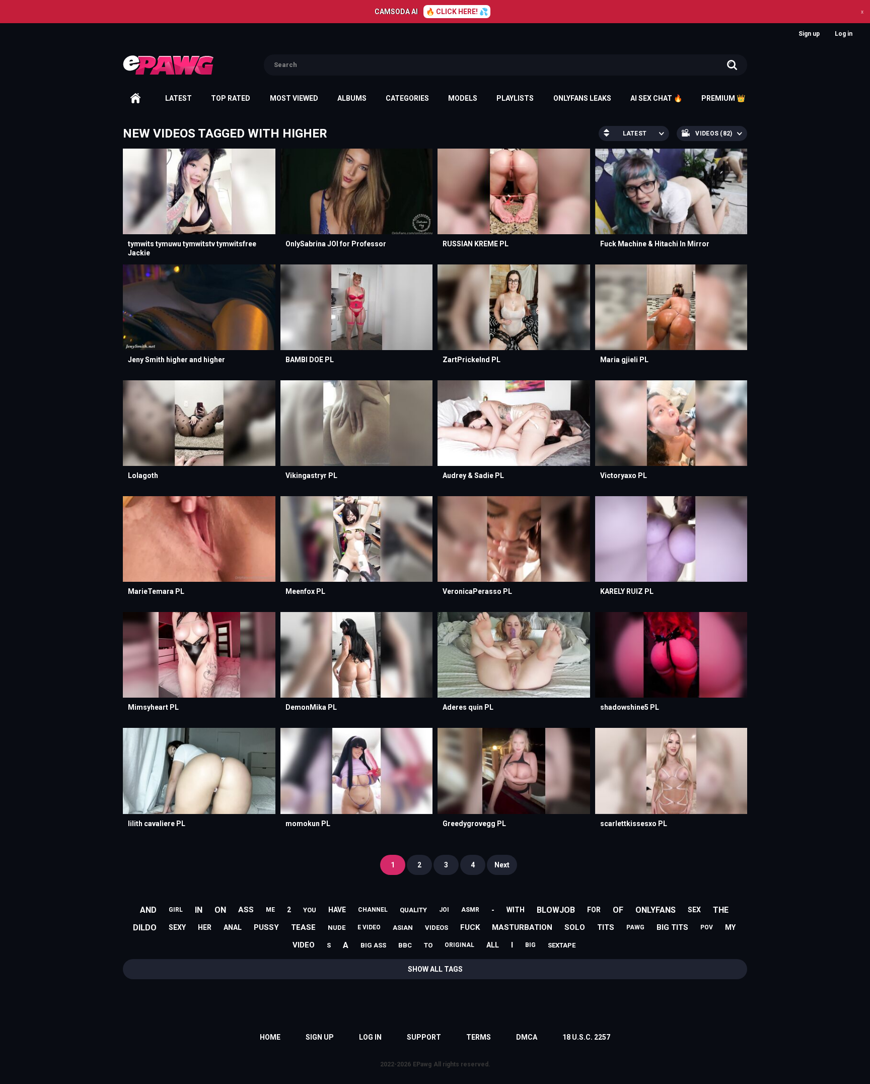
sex (694, 910)
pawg (635, 927)
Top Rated (230, 98)
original (459, 944)
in (198, 910)
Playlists (515, 98)
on (220, 910)
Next (502, 865)
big (530, 944)
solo (574, 927)
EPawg (422, 1064)
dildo (145, 927)
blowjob (556, 910)
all (492, 945)
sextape (561, 945)
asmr (470, 909)
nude (336, 927)
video (304, 945)
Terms (478, 1037)
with (515, 910)
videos (436, 927)
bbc (405, 945)
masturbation (522, 927)
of (618, 910)
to (428, 945)
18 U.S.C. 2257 (586, 1037)
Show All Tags (435, 969)
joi (444, 909)
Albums (352, 98)
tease (303, 927)
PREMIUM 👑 (723, 98)
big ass (373, 945)
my (730, 927)
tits (605, 927)
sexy (177, 927)
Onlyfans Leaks (582, 98)
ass (246, 909)
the (721, 910)
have (337, 910)
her (204, 927)
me (270, 909)
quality (413, 910)
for (594, 910)
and (148, 910)
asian (403, 927)
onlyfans (655, 910)
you (309, 910)
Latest (178, 98)
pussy (266, 927)
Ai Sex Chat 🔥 (656, 98)
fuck (470, 927)
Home (135, 98)
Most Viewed (294, 98)
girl (176, 909)
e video (369, 927)
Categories (407, 98)
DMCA (526, 1037)
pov (706, 927)
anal (233, 927)
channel (373, 909)
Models (462, 98)
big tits (672, 927)
